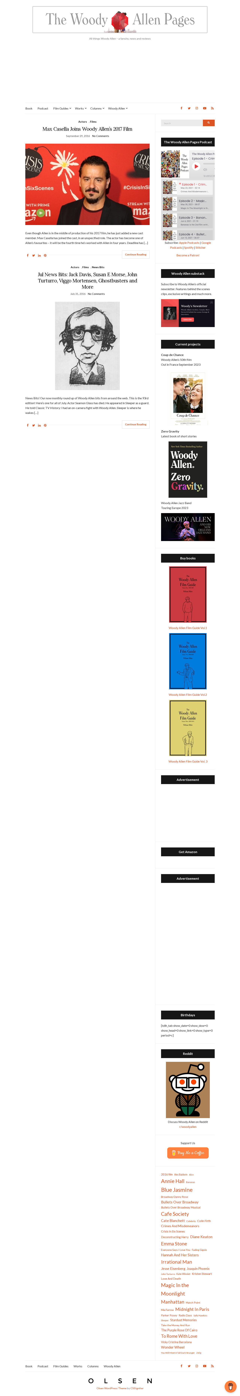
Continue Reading (135, 254)
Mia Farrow (167, 1309)
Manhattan (172, 1301)
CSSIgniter (136, 1388)
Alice (191, 1174)
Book (28, 108)
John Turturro (168, 1274)
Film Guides (60, 108)
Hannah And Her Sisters (180, 1255)
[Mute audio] (208, 169)
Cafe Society (175, 1214)
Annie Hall (172, 1181)
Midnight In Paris (192, 1309)
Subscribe (212, 176)
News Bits (98, 267)
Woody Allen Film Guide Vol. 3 (188, 761)
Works (79, 108)
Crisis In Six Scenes (173, 1231)
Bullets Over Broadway (180, 1202)
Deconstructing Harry (175, 1237)
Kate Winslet (183, 1273)
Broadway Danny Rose (174, 1196)
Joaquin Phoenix (198, 1269)
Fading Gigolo (199, 1249)
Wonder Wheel (172, 1347)
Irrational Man (176, 1262)
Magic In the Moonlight (175, 1289)
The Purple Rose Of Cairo (179, 1330)
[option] (188, 187)
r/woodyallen (187, 1126)
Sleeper (165, 1320)
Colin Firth (204, 1221)
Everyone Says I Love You (175, 1249)
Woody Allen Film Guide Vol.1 (188, 628)
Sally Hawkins (200, 1315)
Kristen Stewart (202, 1273)
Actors (82, 121)
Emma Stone (174, 1243)
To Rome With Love (179, 1336)
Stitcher (201, 247)
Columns (96, 108)
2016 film (167, 1174)
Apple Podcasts (189, 242)
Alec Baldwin (181, 1174)
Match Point (193, 1302)
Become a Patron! (188, 255)
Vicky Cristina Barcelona (176, 1342)
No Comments (100, 135)
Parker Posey (169, 1315)
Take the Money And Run (175, 1325)
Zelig (198, 1353)
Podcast (43, 108)
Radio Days (185, 1315)
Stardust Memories (183, 1320)
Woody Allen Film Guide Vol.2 (188, 694)
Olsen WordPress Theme (112, 1388)
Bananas (190, 1182)
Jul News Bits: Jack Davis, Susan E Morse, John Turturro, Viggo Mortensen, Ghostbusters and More (87, 280)
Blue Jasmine (177, 1189)
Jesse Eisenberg (173, 1268)
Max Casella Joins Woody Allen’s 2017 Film (87, 129)
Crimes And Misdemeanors (180, 1226)
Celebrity (191, 1221)
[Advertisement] (120, 74)
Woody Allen (116, 108)
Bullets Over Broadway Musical (180, 1207)
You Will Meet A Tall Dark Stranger (178, 1352)
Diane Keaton (201, 1237)
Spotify (189, 247)
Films (93, 121)
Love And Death (171, 1278)
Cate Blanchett (173, 1221)
